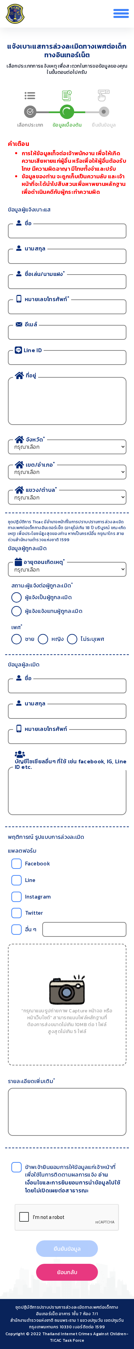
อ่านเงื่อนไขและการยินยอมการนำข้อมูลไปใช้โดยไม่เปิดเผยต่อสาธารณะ (73, 1182)
